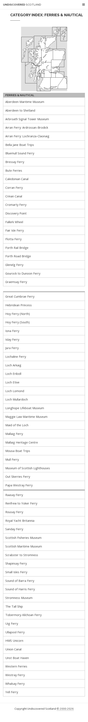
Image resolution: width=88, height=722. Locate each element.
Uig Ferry (11, 623)
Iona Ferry (12, 331)
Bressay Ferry (14, 162)
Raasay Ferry (14, 495)
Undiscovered (22, 4)
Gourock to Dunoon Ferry (22, 273)
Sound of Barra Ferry (19, 581)
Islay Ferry (12, 339)
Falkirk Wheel (14, 222)
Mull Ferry (12, 459)
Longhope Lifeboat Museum (24, 408)
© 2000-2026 (65, 708)
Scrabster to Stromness (21, 555)
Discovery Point (16, 213)
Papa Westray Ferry (19, 485)
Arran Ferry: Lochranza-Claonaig (27, 136)
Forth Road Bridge (18, 256)
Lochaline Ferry (15, 356)
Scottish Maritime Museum (23, 546)
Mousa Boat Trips (17, 451)
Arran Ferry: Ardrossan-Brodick (26, 127)
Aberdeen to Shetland (20, 110)
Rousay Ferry (14, 512)
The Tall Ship (14, 606)
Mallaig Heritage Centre (21, 442)
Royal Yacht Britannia (19, 520)
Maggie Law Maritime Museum (26, 417)
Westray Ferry (15, 675)
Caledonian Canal (16, 179)
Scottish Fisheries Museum (23, 538)
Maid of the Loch (16, 425)
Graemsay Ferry (16, 282)
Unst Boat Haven (17, 658)
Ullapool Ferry (15, 632)
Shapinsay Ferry (16, 563)
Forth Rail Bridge (16, 248)
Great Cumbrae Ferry (19, 296)
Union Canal (13, 649)
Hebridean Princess (18, 305)
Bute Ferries (13, 170)
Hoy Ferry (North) (17, 314)
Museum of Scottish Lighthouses (27, 468)
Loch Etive (12, 382)
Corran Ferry (14, 187)
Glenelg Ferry (14, 265)
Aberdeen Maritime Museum (24, 102)
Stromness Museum (19, 598)
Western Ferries (16, 666)
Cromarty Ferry (15, 205)
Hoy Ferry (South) (17, 322)
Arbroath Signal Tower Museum (27, 119)
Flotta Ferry (13, 239)
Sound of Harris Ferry (20, 589)
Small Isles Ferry (16, 572)
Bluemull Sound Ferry (19, 153)
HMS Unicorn (14, 640)
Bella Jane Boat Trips (19, 145)
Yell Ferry (11, 692)
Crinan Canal (13, 196)
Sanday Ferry (14, 529)
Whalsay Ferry (15, 683)
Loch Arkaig (13, 365)
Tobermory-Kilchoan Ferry (23, 615)
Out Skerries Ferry (17, 476)
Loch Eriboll (13, 373)
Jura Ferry (12, 348)
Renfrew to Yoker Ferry (21, 503)
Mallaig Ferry (14, 434)
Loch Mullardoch (16, 399)
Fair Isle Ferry (14, 230)
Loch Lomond (14, 391)
